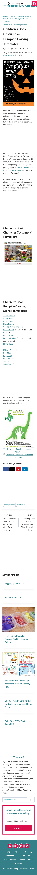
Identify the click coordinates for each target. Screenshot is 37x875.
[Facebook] (10, 845)
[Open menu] (4, 5)
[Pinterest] (21, 845)
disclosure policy (8, 55)
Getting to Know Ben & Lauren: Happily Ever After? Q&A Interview (9, 522)
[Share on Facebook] (6, 469)
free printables (9, 505)
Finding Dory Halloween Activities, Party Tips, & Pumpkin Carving (28, 522)
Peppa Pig (7, 356)
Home (7, 852)
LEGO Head (8, 344)
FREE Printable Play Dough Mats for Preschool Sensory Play (17, 683)
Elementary (26, 856)
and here (19, 327)
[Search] (31, 799)
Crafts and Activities (11, 25)
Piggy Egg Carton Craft (15, 583)
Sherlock (6, 361)
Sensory (28, 852)
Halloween (21, 505)
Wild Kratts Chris (10, 364)
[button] (34, 3)
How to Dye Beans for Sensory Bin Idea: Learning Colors (17, 639)
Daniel (6, 333)
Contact (18, 864)
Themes (21, 860)
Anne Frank (8, 321)
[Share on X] (12, 469)
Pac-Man (7, 353)
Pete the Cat (8, 358)
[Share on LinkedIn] (24, 469)
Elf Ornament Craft (13, 597)
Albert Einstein (9, 316)
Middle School (10, 860)
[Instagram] (15, 845)
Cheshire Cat (8, 330)
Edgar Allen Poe (9, 338)
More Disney (8, 335)
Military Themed (10, 350)
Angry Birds (8, 318)
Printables (25, 25)
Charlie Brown (9, 327)
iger (11, 333)
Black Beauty (8, 324)
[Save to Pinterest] (18, 469)
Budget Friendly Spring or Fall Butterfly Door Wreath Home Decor (18, 704)
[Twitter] (26, 845)
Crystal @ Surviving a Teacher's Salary (18, 49)
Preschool (10, 856)
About (17, 852)
